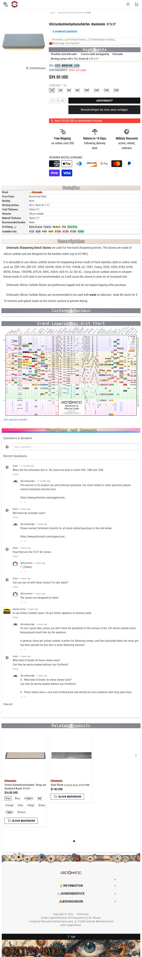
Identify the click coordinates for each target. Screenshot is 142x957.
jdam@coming (19, 609)
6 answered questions (65, 31)
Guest (15, 466)
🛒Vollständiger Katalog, (101, 39)
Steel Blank (70, 785)
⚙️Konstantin (26, 563)
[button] (21, 502)
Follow (15, 474)
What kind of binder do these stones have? (36, 660)
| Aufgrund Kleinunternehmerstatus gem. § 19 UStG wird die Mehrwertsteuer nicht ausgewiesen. (71, 923)
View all (7, 704)
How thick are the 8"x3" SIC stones (32, 552)
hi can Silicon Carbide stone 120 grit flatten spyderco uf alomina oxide (52, 613)
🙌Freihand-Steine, (75, 39)
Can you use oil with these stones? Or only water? (40, 582)
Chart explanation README (15, 419)
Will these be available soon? (29, 513)
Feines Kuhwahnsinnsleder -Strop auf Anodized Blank (25, 786)
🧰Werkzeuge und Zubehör (64, 43)
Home (52, 13)
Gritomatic (14, 4)
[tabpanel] (25, 783)
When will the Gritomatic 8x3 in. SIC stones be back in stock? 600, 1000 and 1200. (58, 470)
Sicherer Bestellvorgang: (66, 157)
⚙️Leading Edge (27, 481)
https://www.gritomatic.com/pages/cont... (43, 497)
